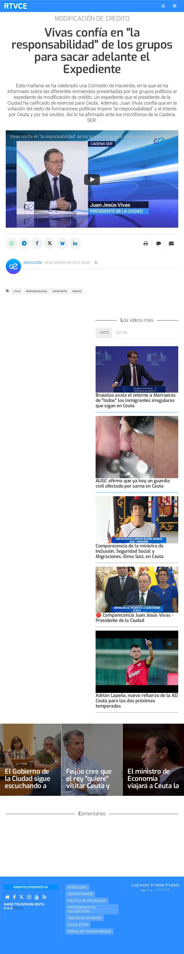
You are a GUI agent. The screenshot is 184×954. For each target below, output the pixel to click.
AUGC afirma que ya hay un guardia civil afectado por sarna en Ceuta (133, 483)
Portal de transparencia (89, 931)
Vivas (17, 291)
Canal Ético (78, 925)
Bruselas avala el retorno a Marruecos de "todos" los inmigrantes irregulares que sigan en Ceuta (136, 400)
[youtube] (37, 897)
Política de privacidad (87, 901)
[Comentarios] (158, 243)
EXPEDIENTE (60, 291)
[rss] (96, 262)
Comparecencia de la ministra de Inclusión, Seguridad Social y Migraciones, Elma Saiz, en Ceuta (130, 551)
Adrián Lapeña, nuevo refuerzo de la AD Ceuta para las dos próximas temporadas (137, 700)
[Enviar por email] (171, 243)
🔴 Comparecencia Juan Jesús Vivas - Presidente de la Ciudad (134, 617)
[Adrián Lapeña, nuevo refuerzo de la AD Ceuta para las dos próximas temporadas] (137, 662)
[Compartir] (11, 243)
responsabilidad (36, 291)
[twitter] (21, 897)
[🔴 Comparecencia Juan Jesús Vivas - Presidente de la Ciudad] (137, 590)
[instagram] (29, 897)
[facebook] (14, 897)
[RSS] (44, 897)
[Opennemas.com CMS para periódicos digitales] (155, 887)
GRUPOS (76, 291)
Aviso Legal (77, 887)
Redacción (32, 262)
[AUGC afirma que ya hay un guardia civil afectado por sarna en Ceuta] (137, 447)
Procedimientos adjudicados (81, 909)
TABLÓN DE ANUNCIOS (85, 918)
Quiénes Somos (80, 894)
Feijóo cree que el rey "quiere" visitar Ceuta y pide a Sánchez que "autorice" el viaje (90, 789)
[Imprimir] (145, 243)
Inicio (18, 908)
